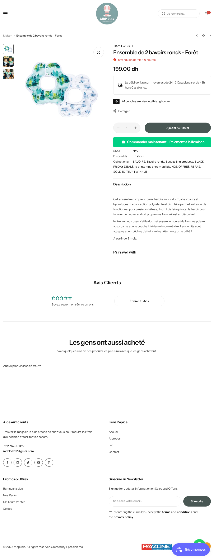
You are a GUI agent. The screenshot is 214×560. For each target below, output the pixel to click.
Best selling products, (180, 161)
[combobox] (179, 13)
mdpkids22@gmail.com (18, 451)
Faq (111, 445)
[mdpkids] (107, 13)
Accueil (113, 432)
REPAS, (196, 167)
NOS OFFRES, (181, 167)
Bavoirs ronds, (156, 161)
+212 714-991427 (13, 446)
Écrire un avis (139, 301)
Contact (114, 452)
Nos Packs (10, 495)
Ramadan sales (13, 488)
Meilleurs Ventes (14, 502)
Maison (7, 35)
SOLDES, (119, 172)
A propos (115, 438)
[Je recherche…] (163, 13)
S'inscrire (197, 501)
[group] (61, 89)
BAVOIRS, (139, 161)
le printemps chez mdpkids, (153, 167)
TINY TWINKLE (123, 46)
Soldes (7, 509)
